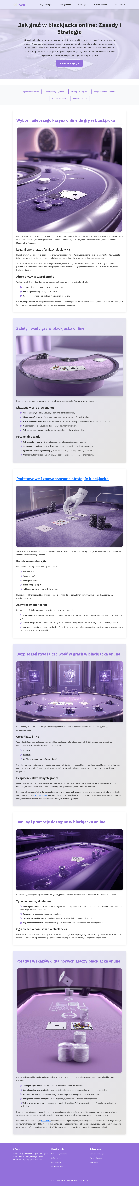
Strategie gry (56, 1162)
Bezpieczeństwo (100, 4)
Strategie (82, 4)
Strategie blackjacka (79, 92)
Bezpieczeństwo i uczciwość (105, 92)
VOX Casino (120, 4)
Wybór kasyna (46, 4)
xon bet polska (41, 795)
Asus (22, 5)
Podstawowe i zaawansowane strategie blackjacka (62, 478)
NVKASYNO (46, 1120)
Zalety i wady (65, 4)
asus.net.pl (94, 1162)
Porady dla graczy (80, 98)
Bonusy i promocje (59, 98)
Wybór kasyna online (31, 92)
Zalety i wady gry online (55, 92)
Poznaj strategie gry (69, 63)
